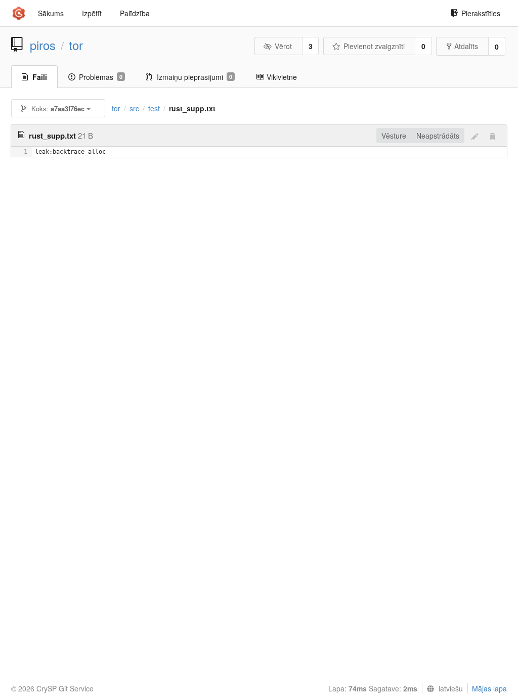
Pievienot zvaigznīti (374, 46)
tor (76, 45)
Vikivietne (282, 77)
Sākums (51, 13)
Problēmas (100, 77)
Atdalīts (466, 46)
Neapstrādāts (437, 135)
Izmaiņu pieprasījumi (194, 77)
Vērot (283, 46)
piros (43, 45)
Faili (39, 77)
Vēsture (393, 135)
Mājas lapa (489, 688)
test (154, 108)
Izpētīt (92, 13)
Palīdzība (135, 13)
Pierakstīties (480, 13)
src (134, 108)
